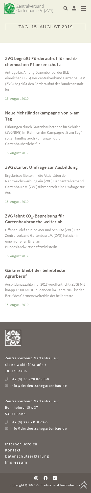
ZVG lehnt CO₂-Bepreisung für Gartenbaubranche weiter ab (34, 219)
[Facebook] (45, 478)
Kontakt (12, 449)
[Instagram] (36, 478)
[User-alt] (74, 8)
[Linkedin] (55, 478)
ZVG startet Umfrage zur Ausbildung (41, 167)
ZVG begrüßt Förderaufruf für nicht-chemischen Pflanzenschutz (41, 61)
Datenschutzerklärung (27, 456)
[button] (66, 8)
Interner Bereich (21, 443)
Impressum (16, 462)
